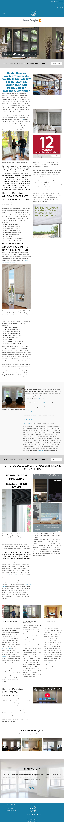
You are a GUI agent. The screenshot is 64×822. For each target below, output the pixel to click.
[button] (2, 43)
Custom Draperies (9, 241)
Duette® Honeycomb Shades (12, 230)
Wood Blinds (20, 238)
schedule (14, 574)
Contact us (40, 450)
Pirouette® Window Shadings (12, 228)
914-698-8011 (56, 63)
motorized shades (43, 403)
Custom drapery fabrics (29, 411)
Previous (30, 787)
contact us (4, 656)
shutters (33, 407)
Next (33, 787)
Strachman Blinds (6, 648)
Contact (22, 119)
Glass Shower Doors (29, 423)
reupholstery (33, 415)
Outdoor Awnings (28, 419)
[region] (32, 43)
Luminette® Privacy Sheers (11, 224)
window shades (41, 398)
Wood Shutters (8, 238)
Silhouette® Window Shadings (12, 226)
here (9, 574)
